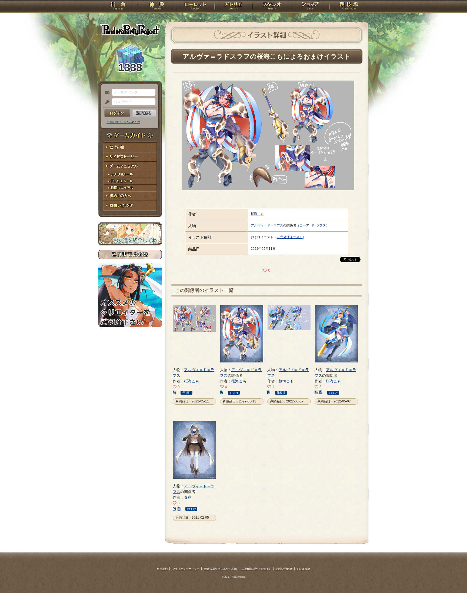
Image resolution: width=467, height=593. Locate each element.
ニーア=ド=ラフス (312, 225)
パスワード (105, 102)
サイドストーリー (130, 157)
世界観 (130, 147)
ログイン (117, 113)
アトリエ (233, 7)
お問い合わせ (130, 205)
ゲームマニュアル (130, 166)
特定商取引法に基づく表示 (220, 568)
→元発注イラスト (290, 237)
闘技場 (349, 7)
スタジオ (272, 7)
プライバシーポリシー (185, 568)
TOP (118, 7)
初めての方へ (130, 196)
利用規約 (162, 568)
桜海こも (257, 214)
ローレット (195, 7)
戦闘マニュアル (130, 188)
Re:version (304, 568)
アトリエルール (130, 181)
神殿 (157, 7)
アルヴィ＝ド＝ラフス (267, 225)
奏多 (188, 497)
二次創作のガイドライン (256, 568)
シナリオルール (130, 174)
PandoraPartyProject (130, 30)
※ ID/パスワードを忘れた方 (123, 122)
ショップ (310, 7)
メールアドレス (105, 93)
